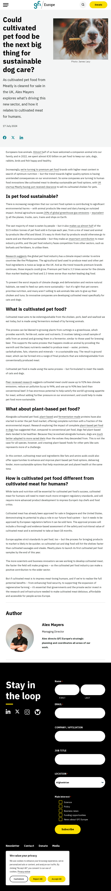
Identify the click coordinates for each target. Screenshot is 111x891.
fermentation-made (69, 416)
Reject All (37, 879)
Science (68, 802)
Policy (67, 806)
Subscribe (68, 829)
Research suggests (16, 256)
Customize (19, 879)
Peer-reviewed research (19, 382)
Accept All (56, 879)
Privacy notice (24, 871)
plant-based (46, 416)
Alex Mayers (53, 627)
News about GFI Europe (76, 819)
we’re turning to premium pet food (40, 169)
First (62, 697)
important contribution (81, 238)
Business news (71, 811)
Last (87, 697)
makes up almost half (81, 225)
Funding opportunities (75, 815)
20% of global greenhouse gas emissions (66, 212)
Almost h (38, 152)
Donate (98, 4)
